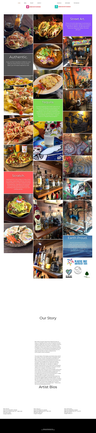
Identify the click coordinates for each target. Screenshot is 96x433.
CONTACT (39, 2)
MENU (25, 2)
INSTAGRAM (67, 2)
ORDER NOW (32, 6)
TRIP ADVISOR (76, 2)
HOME (19, 2)
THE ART (31, 2)
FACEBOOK (59, 2)
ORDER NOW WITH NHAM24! (64, 6)
